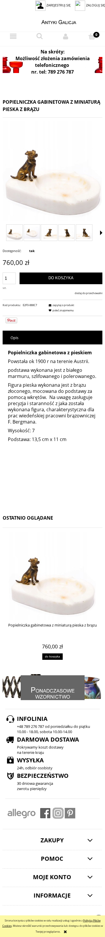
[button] (13, 36)
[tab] (52, 338)
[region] (52, 65)
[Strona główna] (52, 21)
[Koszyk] (92, 36)
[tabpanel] (52, 426)
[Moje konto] (65, 36)
